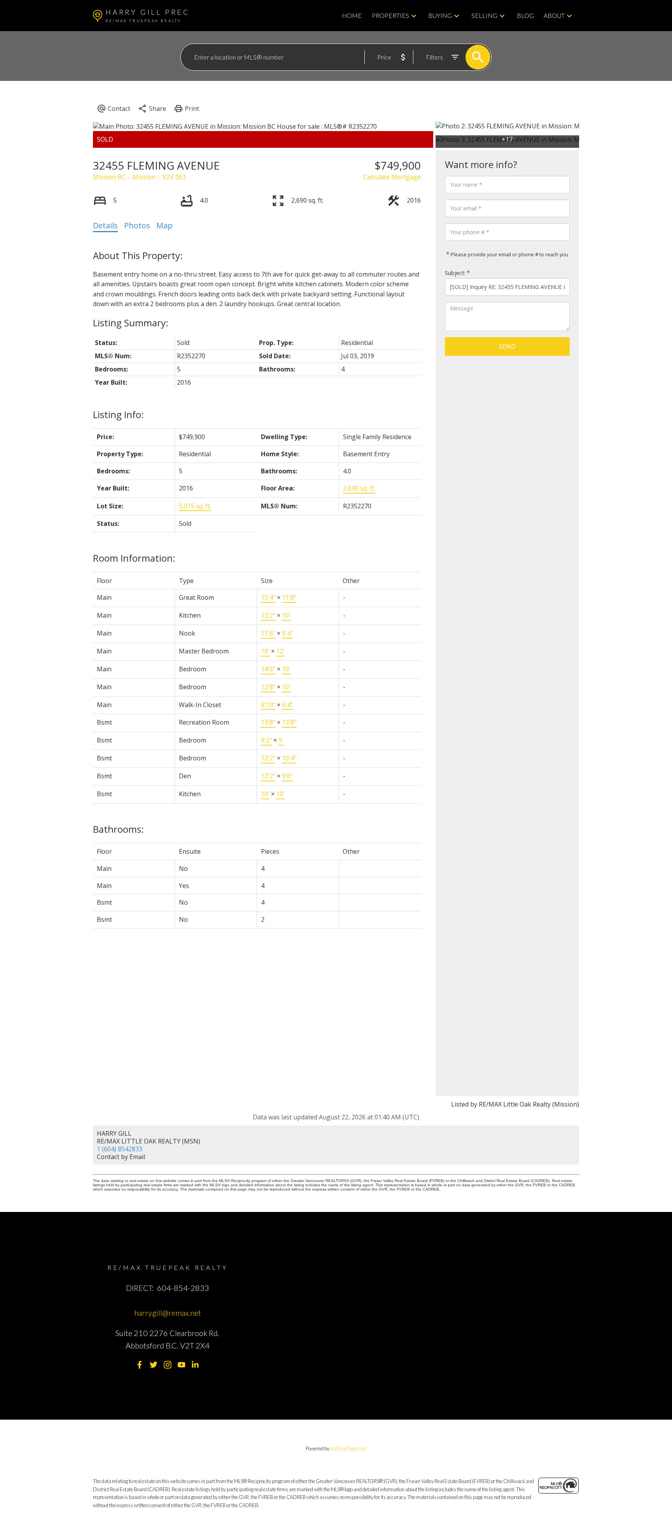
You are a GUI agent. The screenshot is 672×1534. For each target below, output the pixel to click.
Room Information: (134, 558)
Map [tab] (164, 225)
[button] (140, 1365)
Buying (440, 15)
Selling (484, 15)
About (554, 15)
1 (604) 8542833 (119, 1149)
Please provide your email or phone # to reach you (509, 254)
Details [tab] (105, 225)
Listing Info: (118, 414)
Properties (390, 15)
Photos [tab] (137, 225)
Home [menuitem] (352, 15)
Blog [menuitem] (525, 15)
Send (507, 346)
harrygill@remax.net (167, 1312)
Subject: (455, 273)
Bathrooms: (118, 829)
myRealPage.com (348, 1448)
